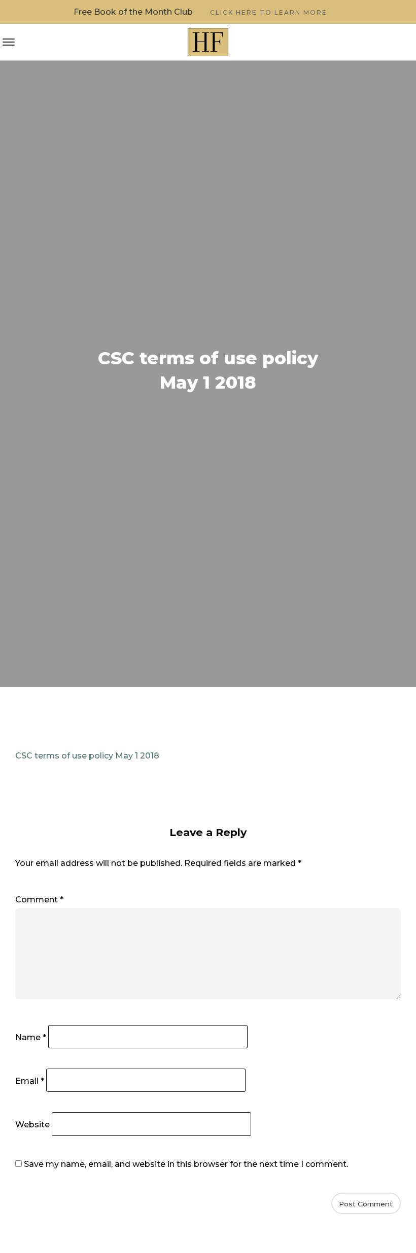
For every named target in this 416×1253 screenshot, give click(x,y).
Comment (39, 899)
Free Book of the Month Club (200, 12)
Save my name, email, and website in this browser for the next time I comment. (186, 1164)
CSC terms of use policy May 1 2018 (87, 756)
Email (29, 1081)
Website (32, 1124)
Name (30, 1037)
